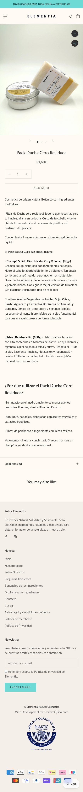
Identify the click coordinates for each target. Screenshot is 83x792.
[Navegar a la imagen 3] (46, 142)
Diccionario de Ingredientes (22, 592)
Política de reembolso (18, 619)
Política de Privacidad (18, 625)
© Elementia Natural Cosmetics (41, 706)
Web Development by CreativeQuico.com (41, 712)
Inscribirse (20, 687)
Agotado (41, 187)
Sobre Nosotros (15, 572)
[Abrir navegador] (5, 16)
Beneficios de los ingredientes (24, 585)
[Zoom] (74, 33)
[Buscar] (71, 16)
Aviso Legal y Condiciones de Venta (27, 612)
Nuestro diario (14, 565)
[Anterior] (30, 141)
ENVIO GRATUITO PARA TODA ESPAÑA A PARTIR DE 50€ (41, 4)
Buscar (9, 605)
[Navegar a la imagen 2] (41, 142)
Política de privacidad (47, 671)
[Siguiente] (52, 141)
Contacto (10, 599)
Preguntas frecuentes (18, 579)
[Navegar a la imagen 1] (37, 142)
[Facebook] (6, 536)
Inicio (8, 559)
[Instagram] (15, 536)
